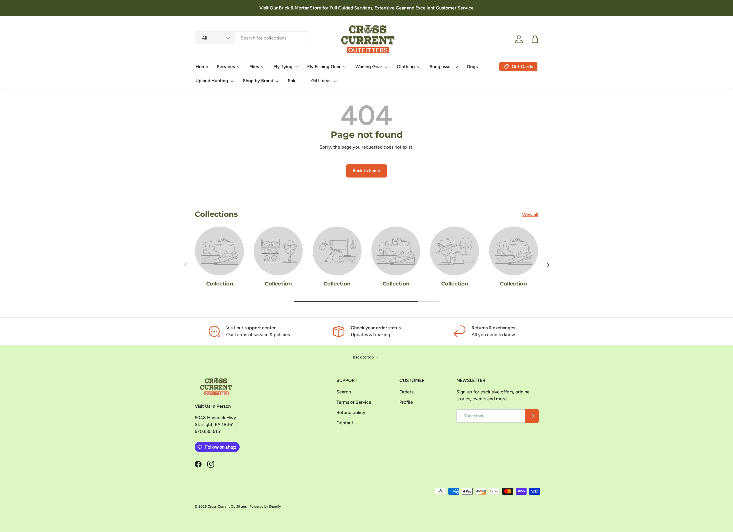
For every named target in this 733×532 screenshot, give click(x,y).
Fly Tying (283, 66)
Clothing (406, 66)
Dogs (472, 66)
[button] (535, 39)
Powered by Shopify (265, 507)
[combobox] (252, 38)
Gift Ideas (321, 80)
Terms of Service (353, 402)
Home (202, 66)
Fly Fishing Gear (324, 66)
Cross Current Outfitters (228, 507)
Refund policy (350, 412)
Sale (292, 80)
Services (226, 66)
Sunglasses (440, 66)
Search (343, 392)
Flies (254, 66)
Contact (344, 422)
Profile (406, 402)
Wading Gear (368, 66)
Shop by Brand (258, 80)
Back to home (366, 170)
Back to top (364, 357)
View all (530, 214)
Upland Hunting (212, 80)
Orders (406, 392)
